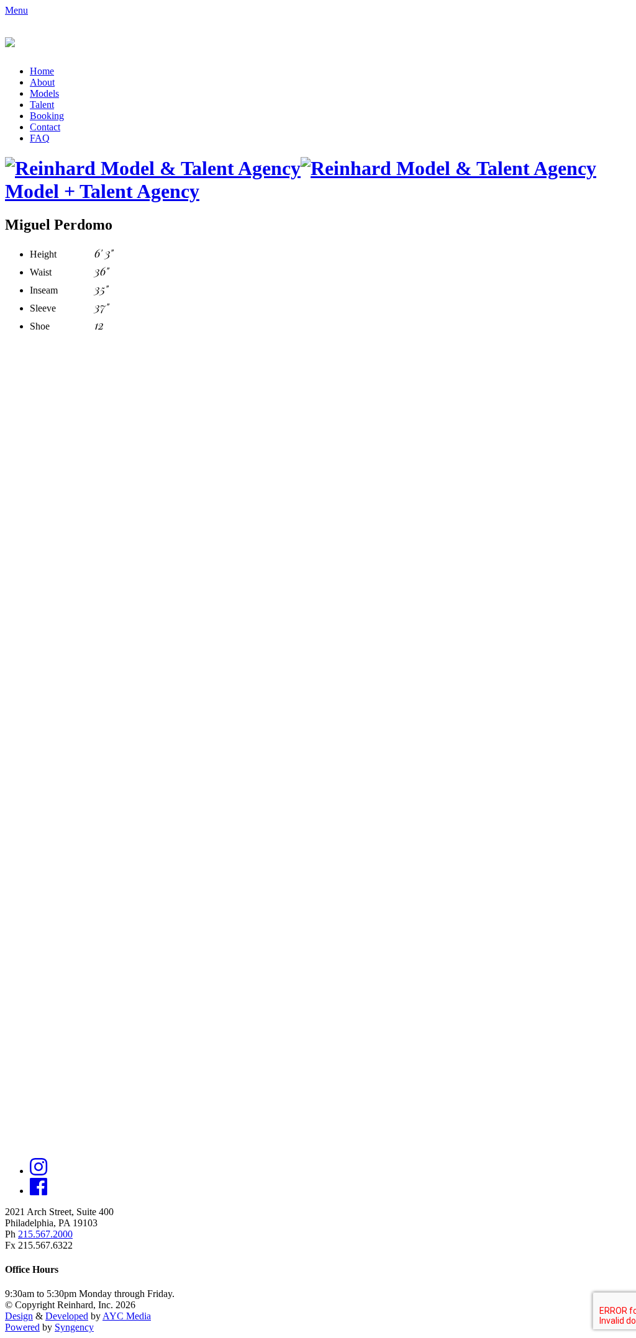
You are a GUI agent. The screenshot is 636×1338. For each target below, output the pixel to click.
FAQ (40, 138)
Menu (16, 10)
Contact (45, 127)
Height (43, 254)
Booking (47, 115)
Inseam (44, 290)
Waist (41, 272)
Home (42, 71)
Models (44, 93)
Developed (66, 1316)
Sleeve (43, 308)
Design (19, 1316)
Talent (42, 104)
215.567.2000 (45, 1234)
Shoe (40, 326)
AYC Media (126, 1316)
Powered (22, 1327)
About (42, 82)
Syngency (74, 1327)
